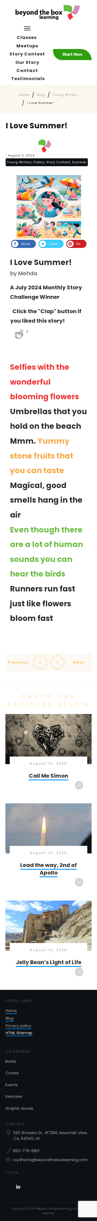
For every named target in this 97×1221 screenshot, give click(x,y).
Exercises (13, 1096)
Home (11, 1010)
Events (11, 1085)
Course (12, 1073)
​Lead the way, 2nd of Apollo (48, 849)
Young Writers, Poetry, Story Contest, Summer (46, 162)
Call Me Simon (48, 756)
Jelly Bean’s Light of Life (48, 942)
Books (10, 1061)
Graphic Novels (19, 1108)
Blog (9, 1018)
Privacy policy (18, 1026)
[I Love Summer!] (48, 206)
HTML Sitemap (19, 1033)
